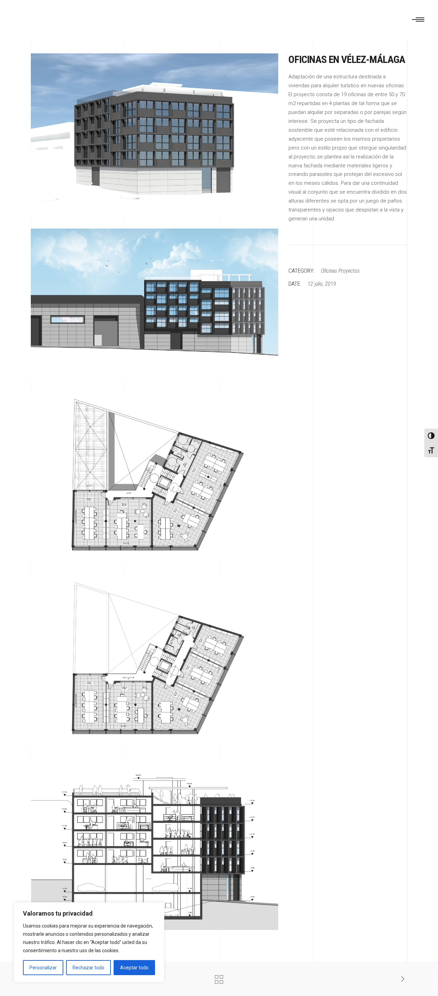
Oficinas (329, 271)
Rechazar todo (88, 967)
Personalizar (43, 967)
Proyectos (349, 271)
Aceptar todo (134, 967)
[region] (89, 942)
